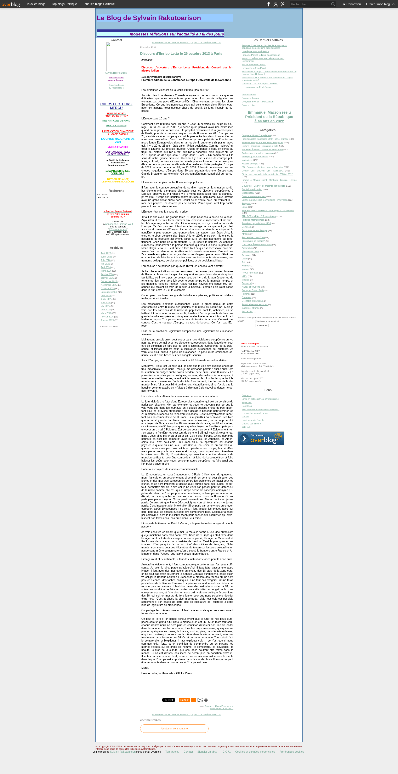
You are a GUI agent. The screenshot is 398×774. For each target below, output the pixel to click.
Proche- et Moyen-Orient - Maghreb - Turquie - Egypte (269, 180)
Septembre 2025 (109, 292)
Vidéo (244, 276)
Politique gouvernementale (255, 156)
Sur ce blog (247, 311)
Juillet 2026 (107, 256)
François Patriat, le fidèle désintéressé (261, 55)
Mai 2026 (105, 263)
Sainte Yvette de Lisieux (254, 64)
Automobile (247, 248)
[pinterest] (282, 4)
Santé (245, 207)
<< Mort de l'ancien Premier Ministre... (171, 42)
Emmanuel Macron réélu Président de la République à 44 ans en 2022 (269, 116)
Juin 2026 (106, 260)
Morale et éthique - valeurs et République (262, 149)
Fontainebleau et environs (255, 304)
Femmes (246, 294)
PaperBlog (247, 402)
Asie (244, 262)
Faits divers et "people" (253, 241)
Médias (245, 279)
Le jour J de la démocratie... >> (206, 42)
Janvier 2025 (107, 320)
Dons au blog (248, 105)
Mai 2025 (105, 306)
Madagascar (248, 193)
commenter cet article (220, 708)
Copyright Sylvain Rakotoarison (257, 101)
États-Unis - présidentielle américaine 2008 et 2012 (267, 174)
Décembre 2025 (109, 281)
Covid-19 (246, 227)
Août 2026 (106, 253)
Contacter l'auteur (251, 98)
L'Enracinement (118, 229)
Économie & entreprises (254, 196)
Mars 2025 (106, 313)
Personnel (247, 283)
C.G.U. (227, 751)
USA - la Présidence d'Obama (257, 244)
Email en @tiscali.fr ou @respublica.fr (260, 399)
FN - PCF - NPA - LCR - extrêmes (259, 216)
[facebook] (268, 4)
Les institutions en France (255, 413)
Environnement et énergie (254, 230)
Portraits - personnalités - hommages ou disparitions (268, 210)
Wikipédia (246, 427)
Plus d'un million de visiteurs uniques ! (260, 409)
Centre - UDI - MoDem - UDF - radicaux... (263, 170)
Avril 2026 (106, 267)
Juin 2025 (106, 302)
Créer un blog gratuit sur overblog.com (261, 438)
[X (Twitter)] (275, 4)
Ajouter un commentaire (174, 728)
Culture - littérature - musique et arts (260, 146)
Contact (188, 751)
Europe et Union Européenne (219, 706)
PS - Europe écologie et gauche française (262, 167)
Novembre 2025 (109, 285)
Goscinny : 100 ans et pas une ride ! (260, 83)
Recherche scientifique (253, 237)
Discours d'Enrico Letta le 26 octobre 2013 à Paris (181, 53)
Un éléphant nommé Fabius (255, 51)
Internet (245, 269)
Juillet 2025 (107, 299)
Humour (246, 265)
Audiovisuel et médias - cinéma (257, 153)
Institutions (247, 160)
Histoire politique (250, 163)
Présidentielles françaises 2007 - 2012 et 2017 (265, 139)
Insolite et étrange (251, 308)
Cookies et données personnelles (255, 751)
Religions (246, 203)
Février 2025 (107, 316)
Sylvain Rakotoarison (116, 73)
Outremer (246, 297)
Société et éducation (252, 189)
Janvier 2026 (107, 278)
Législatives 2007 (250, 251)
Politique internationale (253, 220)
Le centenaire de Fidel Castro (256, 87)
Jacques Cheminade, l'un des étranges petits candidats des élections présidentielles (264, 46)
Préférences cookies (291, 751)
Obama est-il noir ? (251, 423)
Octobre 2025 (108, 288)
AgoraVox (246, 395)
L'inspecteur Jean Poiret (254, 68)
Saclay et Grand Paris (253, 290)
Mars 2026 (106, 271)
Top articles (172, 751)
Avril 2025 (106, 309)
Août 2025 (106, 295)
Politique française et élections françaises (262, 142)
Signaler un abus (207, 751)
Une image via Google (253, 420)
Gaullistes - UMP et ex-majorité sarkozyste (263, 186)
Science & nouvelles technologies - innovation (265, 200)
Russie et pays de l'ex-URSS (256, 223)
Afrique (245, 234)
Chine (245, 258)
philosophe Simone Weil (119, 224)
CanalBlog (247, 406)
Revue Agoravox (250, 272)
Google (245, 416)
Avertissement (249, 94)
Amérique (246, 255)
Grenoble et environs (252, 301)
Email (240, 321)
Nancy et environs (251, 287)
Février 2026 (107, 274)
